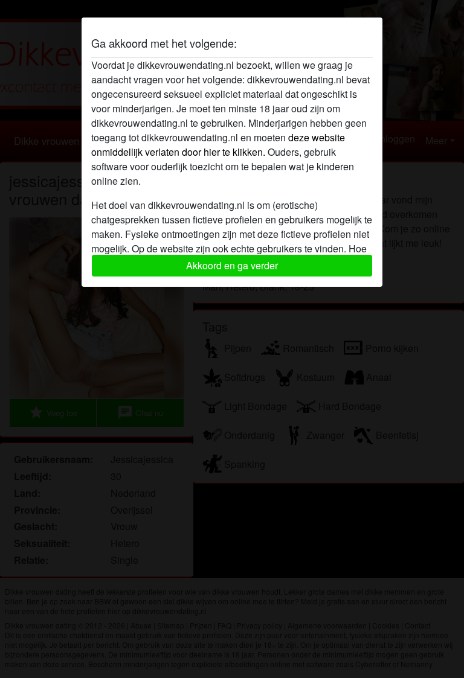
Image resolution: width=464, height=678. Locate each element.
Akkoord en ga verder (232, 265)
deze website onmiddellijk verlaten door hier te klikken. (218, 144)
